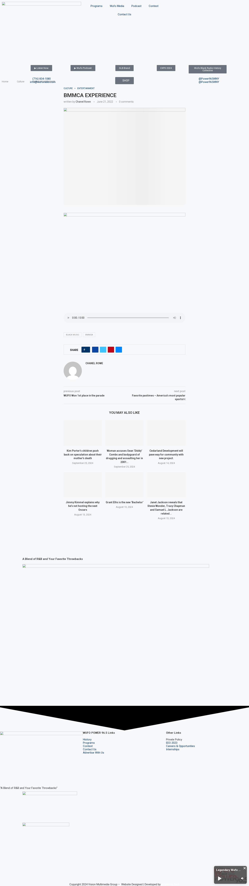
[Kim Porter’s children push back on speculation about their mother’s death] (83, 433)
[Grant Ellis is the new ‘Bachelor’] (124, 484)
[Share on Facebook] (95, 350)
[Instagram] (14, 777)
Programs (96, 6)
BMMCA (89, 335)
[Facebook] (4, 777)
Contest (153, 6)
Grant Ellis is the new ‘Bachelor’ (124, 502)
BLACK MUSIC (72, 335)
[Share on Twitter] (103, 350)
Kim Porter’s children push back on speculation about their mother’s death (83, 454)
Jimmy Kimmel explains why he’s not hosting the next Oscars (83, 506)
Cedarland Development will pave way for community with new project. (166, 454)
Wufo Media (117, 6)
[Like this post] (87, 350)
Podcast (136, 6)
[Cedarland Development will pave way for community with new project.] (166, 433)
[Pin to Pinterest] (111, 350)
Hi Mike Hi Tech (170, 884)
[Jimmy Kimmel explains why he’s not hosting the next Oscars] (83, 484)
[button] (244, 868)
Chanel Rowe (83, 101)
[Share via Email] (119, 350)
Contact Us (124, 14)
